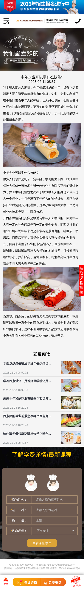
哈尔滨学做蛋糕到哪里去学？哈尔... (27, 433)
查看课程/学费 (42, 543)
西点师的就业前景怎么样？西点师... (27, 416)
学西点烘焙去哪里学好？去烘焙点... (27, 363)
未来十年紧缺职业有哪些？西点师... (27, 398)
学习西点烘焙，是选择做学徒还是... (27, 381)
